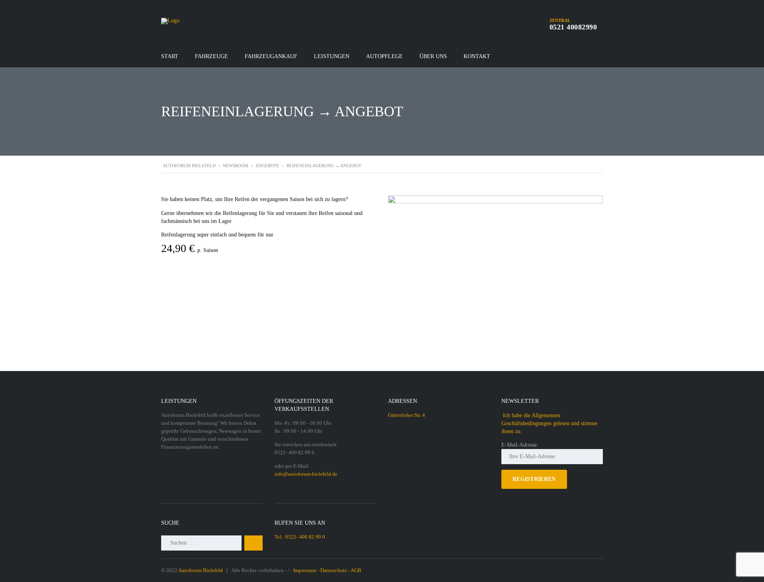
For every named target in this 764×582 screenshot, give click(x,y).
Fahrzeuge (211, 56)
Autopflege (384, 56)
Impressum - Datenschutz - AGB (327, 570)
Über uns (433, 56)
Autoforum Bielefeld (200, 570)
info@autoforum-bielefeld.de (306, 474)
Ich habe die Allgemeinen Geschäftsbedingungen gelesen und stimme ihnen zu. (549, 423)
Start (169, 56)
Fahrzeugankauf (271, 56)
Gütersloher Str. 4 (406, 415)
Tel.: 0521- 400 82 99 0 (300, 537)
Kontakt (477, 56)
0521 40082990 (573, 27)
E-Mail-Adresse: (519, 445)
